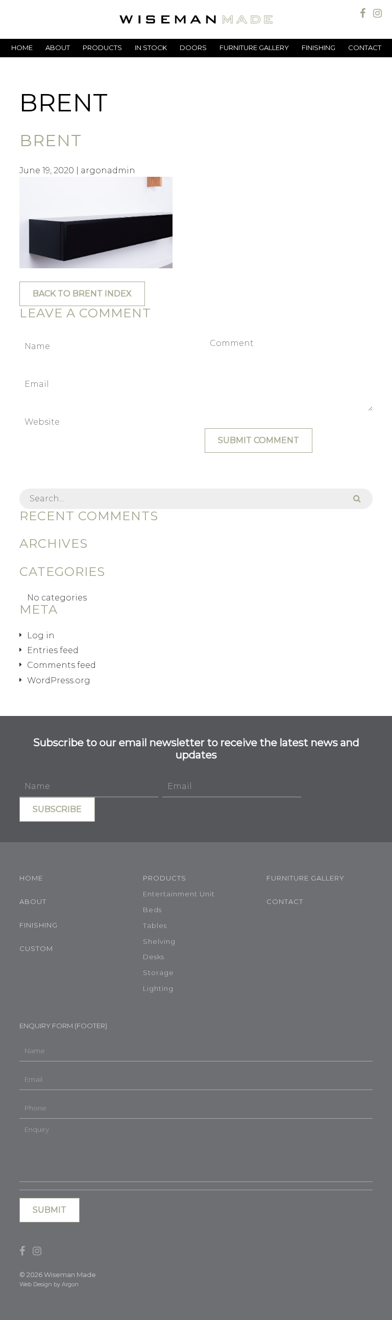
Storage (158, 972)
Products (102, 47)
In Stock (151, 47)
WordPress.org (58, 680)
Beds (152, 910)
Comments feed (61, 665)
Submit (49, 1210)
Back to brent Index (82, 293)
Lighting (158, 988)
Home (22, 47)
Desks (153, 957)
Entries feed (53, 650)
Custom (36, 948)
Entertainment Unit (179, 894)
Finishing (318, 47)
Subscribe (57, 809)
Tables (155, 925)
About (57, 47)
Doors (193, 47)
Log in (41, 635)
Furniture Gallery (254, 47)
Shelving (159, 941)
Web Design (35, 1284)
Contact (364, 47)
